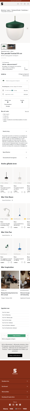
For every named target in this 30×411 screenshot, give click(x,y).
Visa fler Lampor (6, 312)
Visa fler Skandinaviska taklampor (9, 327)
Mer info (26, 90)
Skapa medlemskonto (15, 355)
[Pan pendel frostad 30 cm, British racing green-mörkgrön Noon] (15, 28)
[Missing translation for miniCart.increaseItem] (6, 335)
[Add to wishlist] (9, 192)
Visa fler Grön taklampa (7, 322)
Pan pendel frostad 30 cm (7, 11)
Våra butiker (5, 391)
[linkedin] (20, 405)
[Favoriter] (21, 3)
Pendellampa (24, 10)
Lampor (8, 10)
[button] (15, 81)
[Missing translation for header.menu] (28, 3)
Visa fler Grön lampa (6, 320)
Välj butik (26, 94)
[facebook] (10, 405)
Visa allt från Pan (6, 235)
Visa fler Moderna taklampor (8, 325)
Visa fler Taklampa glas (7, 317)
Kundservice (5, 381)
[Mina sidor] (18, 3)
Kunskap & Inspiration (8, 397)
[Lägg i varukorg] (11, 192)
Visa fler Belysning (6, 314)
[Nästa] (27, 28)
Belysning (3, 10)
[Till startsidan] (2, 3)
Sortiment (5, 386)
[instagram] (13, 405)
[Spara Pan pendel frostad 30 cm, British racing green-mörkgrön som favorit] (27, 335)
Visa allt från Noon (6, 200)
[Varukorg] (24, 3)
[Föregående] (2, 28)
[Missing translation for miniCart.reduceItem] (2, 335)
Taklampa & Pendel (15, 10)
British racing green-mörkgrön (8, 338)
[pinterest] (17, 405)
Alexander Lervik (5, 51)
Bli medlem (26, 68)
